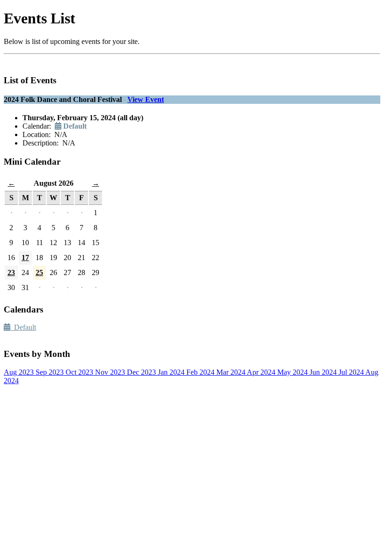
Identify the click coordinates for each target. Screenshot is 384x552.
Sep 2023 (51, 372)
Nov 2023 (111, 372)
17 (25, 257)
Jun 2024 (324, 372)
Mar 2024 (231, 372)
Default (23, 327)
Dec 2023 (142, 372)
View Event (145, 99)
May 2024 (293, 372)
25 (39, 272)
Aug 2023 (20, 372)
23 (11, 272)
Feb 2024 (201, 372)
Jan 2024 (172, 372)
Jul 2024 (352, 372)
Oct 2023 (80, 372)
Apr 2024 (262, 372)
